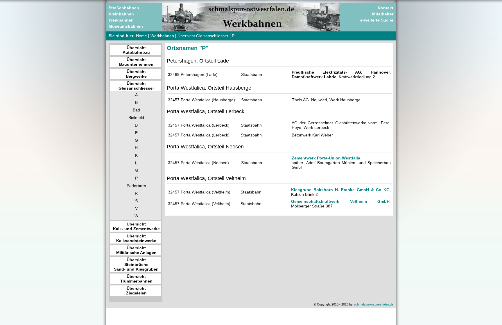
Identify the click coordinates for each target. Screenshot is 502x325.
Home (141, 35)
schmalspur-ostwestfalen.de (373, 304)
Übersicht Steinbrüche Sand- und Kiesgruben (136, 264)
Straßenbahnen (124, 8)
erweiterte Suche (376, 20)
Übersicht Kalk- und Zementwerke (136, 226)
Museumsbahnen (126, 26)
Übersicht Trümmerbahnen (136, 278)
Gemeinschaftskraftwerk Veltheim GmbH (340, 201)
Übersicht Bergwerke (136, 74)
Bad (136, 110)
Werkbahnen (121, 20)
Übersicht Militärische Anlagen (136, 250)
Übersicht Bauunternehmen (136, 62)
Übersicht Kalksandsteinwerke (136, 238)
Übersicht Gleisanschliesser (203, 35)
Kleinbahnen (121, 14)
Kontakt (385, 8)
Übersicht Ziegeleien (136, 290)
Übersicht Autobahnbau (136, 50)
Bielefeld (136, 117)
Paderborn (136, 185)
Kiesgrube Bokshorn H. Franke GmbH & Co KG (340, 189)
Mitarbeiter (382, 14)
